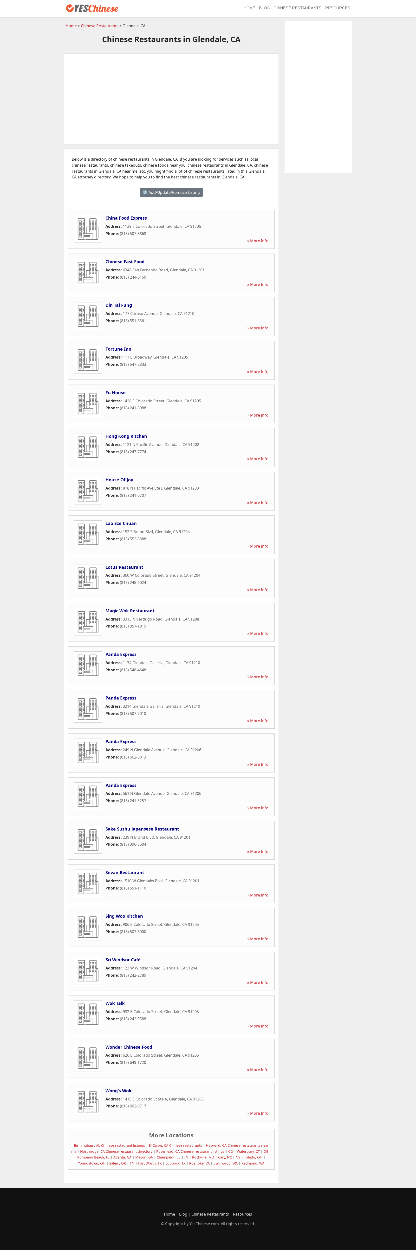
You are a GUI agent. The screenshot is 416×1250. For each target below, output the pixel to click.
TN (132, 1163)
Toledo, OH (253, 1157)
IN (186, 1157)
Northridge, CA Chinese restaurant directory (116, 1151)
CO (230, 1151)
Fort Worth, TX (150, 1163)
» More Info (257, 240)
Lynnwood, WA (226, 1163)
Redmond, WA (252, 1163)
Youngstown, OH (91, 1163)
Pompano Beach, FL (93, 1157)
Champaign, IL (169, 1157)
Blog (264, 8)
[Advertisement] (171, 99)
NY (238, 1157)
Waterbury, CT (248, 1151)
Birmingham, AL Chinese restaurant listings (109, 1145)
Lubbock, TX (175, 1163)
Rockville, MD (203, 1157)
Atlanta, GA (122, 1157)
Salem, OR (117, 1163)
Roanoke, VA (199, 1163)
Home (249, 8)
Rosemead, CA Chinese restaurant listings (190, 1151)
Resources (337, 8)
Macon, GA (144, 1157)
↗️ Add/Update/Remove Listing (171, 192)
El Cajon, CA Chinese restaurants (175, 1145)
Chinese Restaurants (297, 8)
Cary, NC (225, 1157)
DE (266, 1151)
